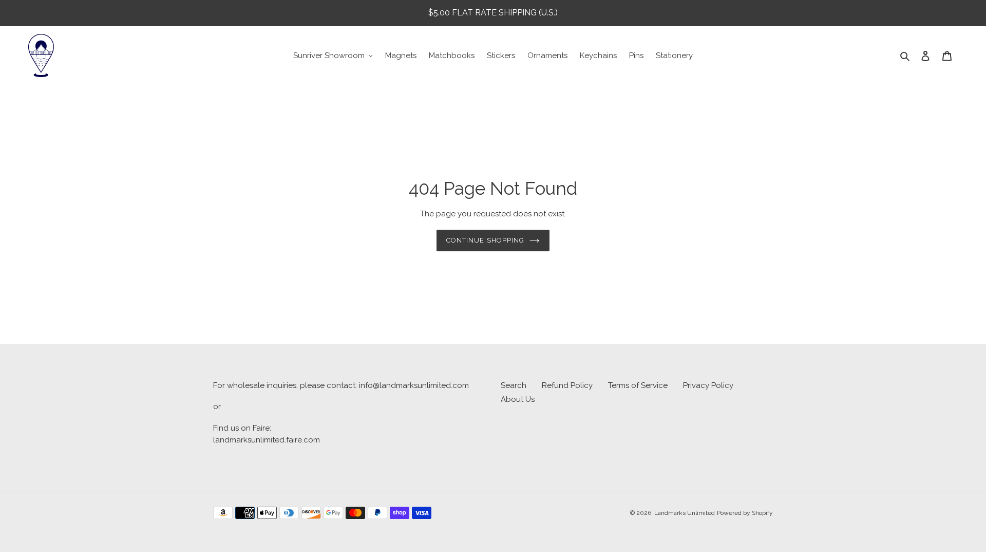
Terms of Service (638, 385)
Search (513, 385)
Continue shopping (485, 240)
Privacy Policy (708, 385)
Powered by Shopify (745, 512)
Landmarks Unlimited (684, 512)
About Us (518, 399)
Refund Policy (567, 385)
